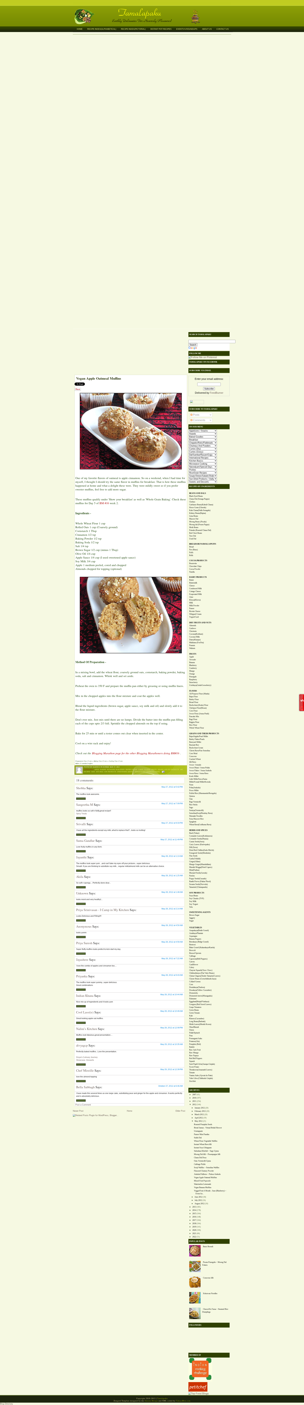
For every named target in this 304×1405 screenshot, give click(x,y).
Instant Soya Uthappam (203, 1148)
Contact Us (222, 29)
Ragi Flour (193, 719)
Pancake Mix (194, 716)
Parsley (192, 876)
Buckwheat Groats (196, 748)
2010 (194, 1098)
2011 (194, 1101)
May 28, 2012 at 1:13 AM (172, 856)
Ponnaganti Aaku (195, 1038)
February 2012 (200, 1111)
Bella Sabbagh (85, 1087)
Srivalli (81, 824)
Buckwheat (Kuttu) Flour (198, 705)
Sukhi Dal (198, 1138)
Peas (191, 1036)
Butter (191, 580)
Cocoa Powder (194, 569)
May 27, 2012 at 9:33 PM (172, 823)
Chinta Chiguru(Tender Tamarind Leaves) (204, 976)
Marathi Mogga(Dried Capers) (200, 867)
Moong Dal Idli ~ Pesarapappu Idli (207, 1154)
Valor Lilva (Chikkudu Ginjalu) (201, 1078)
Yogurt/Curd (194, 617)
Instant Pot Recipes (160, 29)
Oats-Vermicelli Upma (202, 1161)
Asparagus (193, 936)
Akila (79, 876)
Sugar (191, 921)
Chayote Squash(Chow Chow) (200, 970)
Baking (103, 769)
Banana (192, 662)
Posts (195, 414)
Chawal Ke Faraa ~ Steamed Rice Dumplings (215, 1310)
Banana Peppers (195, 939)
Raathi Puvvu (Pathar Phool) (200, 881)
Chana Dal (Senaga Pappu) (199, 499)
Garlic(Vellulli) (194, 859)
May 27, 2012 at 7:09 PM (172, 803)
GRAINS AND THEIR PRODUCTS (204, 733)
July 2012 (198, 1200)
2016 (194, 1217)
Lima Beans (193, 516)
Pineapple (192, 677)
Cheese (192, 586)
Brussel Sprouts (195, 953)
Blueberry (193, 665)
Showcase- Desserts (85, 1060)
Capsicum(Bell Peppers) (198, 959)
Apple (96, 769)
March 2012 (199, 1114)
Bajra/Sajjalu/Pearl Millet (198, 736)
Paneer (191, 608)
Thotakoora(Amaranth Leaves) (200, 1070)
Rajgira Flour (194, 722)
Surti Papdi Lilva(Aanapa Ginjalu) (202, 1064)
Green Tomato (194, 1013)
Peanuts (192, 645)
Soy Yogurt (193, 904)
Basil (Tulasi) (194, 833)
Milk (191, 603)
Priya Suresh (84, 943)
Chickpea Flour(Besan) (198, 708)
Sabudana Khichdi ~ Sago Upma (206, 1151)
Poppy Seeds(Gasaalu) (197, 878)
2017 (194, 1220)
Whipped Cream (195, 614)
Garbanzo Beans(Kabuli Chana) (201, 505)
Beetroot (192, 945)
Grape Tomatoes (195, 1007)
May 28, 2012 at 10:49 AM (171, 1011)
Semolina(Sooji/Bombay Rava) (200, 813)
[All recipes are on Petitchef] (197, 1390)
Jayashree (82, 959)
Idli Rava (192, 762)
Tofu (191, 907)
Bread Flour (193, 702)
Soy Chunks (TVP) (196, 898)
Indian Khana (84, 995)
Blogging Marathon (116, 769)
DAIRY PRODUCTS (198, 577)
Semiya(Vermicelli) (196, 810)
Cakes (140, 769)
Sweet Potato (194, 1067)
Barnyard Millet (195, 742)
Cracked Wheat (195, 759)
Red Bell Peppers (195, 1058)
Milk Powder (194, 605)
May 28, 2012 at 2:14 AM (172, 909)
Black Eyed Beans (196, 496)
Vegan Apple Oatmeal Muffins (98, 378)
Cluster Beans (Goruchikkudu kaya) (202, 979)
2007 (194, 1094)
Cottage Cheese (195, 591)
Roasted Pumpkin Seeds (203, 1124)
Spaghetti (192, 822)
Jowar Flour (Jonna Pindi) (199, 714)
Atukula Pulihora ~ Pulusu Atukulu (207, 1174)
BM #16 (104, 503)
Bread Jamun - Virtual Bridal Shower (208, 1128)
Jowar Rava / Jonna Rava (198, 773)
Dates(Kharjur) (195, 640)
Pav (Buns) (193, 550)
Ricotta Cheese (194, 611)
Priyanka (81, 976)
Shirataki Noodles (196, 816)
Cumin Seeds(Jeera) (196, 842)
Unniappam (198, 1131)
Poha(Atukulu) (194, 787)
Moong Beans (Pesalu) (197, 522)
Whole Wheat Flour (196, 728)
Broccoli (192, 950)
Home (79, 29)
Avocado (192, 659)
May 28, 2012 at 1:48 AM (172, 892)
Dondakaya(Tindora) (197, 987)
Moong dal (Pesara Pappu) (199, 524)
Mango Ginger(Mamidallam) (200, 864)
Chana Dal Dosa (200, 1157)
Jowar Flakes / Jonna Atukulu (200, 770)
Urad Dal (192, 539)
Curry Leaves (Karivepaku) (199, 844)
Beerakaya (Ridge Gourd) (199, 942)
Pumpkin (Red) (195, 1044)
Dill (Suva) (193, 847)
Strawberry (193, 682)
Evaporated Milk (195, 594)
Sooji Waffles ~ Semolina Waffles (206, 1167)
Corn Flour (193, 711)
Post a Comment (83, 1105)
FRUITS (192, 654)
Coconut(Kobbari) (196, 634)
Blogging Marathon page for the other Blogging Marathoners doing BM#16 (135, 753)
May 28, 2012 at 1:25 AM (172, 875)
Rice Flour (193, 725)
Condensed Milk (195, 588)
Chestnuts (193, 631)
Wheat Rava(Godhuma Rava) (200, 824)
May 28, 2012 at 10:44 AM (171, 994)
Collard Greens (195, 981)
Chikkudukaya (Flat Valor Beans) (201, 973)
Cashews (192, 628)
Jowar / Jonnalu (195, 765)
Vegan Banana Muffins (202, 1187)
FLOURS (193, 691)
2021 (194, 1233)
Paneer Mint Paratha (201, 1134)
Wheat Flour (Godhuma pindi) (147, 772)
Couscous (193, 756)
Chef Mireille (85, 1070)
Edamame (192, 999)
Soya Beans (193, 896)
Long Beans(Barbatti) (197, 1021)
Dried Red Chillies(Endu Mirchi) (201, 850)
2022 (194, 1237)
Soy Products (110, 772)
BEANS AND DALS (197, 493)
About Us (207, 29)
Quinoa (192, 796)
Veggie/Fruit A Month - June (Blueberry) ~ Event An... (210, 1192)
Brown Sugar (131, 769)
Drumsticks (193, 993)
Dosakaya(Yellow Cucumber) (200, 990)
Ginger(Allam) (194, 861)
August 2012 (199, 1203)
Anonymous (84, 926)
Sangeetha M (84, 804)
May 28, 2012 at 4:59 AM (172, 942)
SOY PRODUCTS (196, 893)
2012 (194, 1104)
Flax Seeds (193, 856)
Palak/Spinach (194, 1033)
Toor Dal (192, 536)
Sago (191, 807)
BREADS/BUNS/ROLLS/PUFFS (202, 544)
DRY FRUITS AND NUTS (200, 623)
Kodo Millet (193, 776)
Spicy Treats (81, 814)
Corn (191, 984)
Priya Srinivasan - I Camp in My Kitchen (102, 910)
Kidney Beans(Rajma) (197, 513)
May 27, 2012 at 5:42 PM (172, 787)
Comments (198, 420)
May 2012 (198, 1121)
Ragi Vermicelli (195, 802)
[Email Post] (163, 772)
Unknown (82, 893)
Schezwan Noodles (210, 1293)
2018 (194, 1223)
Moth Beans (193, 527)
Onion (191, 1030)
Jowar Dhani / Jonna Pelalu (199, 768)
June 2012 (198, 1197)
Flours (147, 769)
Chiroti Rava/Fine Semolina (199, 751)
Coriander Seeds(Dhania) (198, 839)
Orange (192, 674)
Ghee (191, 597)
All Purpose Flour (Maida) (199, 694)
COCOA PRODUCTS (198, 560)
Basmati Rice (194, 745)
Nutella (192, 572)
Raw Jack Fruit (195, 1050)
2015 (194, 1213)
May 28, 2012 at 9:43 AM (172, 975)
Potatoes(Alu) (194, 1041)
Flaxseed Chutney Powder (204, 1171)
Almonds (192, 625)
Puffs (191, 552)
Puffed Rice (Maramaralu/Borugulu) (202, 793)
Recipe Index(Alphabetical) (101, 29)
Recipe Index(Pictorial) (133, 29)
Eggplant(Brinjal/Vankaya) (199, 1001)
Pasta (191, 785)
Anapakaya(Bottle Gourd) (199, 930)
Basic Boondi (208, 1246)
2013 (194, 1207)
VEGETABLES (195, 927)
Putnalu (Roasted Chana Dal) (200, 530)
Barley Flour (194, 699)
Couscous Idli (208, 1278)
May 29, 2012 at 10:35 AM (171, 1044)
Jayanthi (81, 857)
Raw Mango (194, 1053)
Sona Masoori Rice (196, 819)
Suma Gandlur (85, 840)
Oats (93, 772)
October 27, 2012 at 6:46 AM (170, 1086)
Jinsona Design (151, 1400)
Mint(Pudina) (194, 870)
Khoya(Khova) (195, 600)
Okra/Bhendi (194, 1027)
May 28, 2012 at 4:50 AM (172, 925)
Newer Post (78, 1111)
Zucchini (192, 1081)
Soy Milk (99, 772)
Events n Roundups (186, 29)
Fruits (154, 769)
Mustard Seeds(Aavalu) (198, 873)
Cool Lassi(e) (85, 1012)
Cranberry (193, 668)
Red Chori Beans (195, 533)
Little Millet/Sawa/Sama (198, 779)
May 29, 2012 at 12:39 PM (171, 1069)
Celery (191, 967)
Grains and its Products (168, 769)
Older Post (180, 1111)
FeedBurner (216, 392)
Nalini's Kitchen (86, 1029)
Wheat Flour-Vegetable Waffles (205, 1141)
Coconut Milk (194, 637)
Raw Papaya (194, 1055)
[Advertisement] (129, 353)
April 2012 (199, 1118)
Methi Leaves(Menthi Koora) (200, 1024)
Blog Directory (6, 1404)
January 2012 (200, 1108)
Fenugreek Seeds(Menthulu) (200, 853)
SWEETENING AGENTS (200, 912)
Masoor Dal (193, 519)
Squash (192, 1061)
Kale (191, 1016)
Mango (192, 671)
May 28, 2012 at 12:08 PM (171, 1028)
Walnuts (192, 648)
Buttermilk (193, 583)
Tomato (192, 1072)
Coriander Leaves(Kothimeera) (200, 836)
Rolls (191, 555)
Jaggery (192, 918)
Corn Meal (193, 753)
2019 (194, 1227)
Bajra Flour (193, 696)
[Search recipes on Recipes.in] (198, 1393)
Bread (191, 547)
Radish (191, 1047)
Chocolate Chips (195, 566)
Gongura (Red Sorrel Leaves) (200, 1004)
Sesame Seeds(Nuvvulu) (198, 884)
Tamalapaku (153, 10)
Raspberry (193, 679)
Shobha (81, 788)
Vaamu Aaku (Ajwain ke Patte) (200, 1075)
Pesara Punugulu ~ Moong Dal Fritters (214, 1263)
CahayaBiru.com (183, 1400)
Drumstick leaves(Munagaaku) (200, 996)
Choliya (192, 502)
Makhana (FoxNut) (196, 642)
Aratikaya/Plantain (196, 933)
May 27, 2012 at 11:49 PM (172, 839)
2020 (194, 1230)
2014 (194, 1210)
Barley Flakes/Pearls (197, 739)
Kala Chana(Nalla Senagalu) (199, 510)
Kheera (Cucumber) (196, 1018)
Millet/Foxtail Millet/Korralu (200, 782)
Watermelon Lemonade (202, 1184)
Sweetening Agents (125, 772)
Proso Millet (194, 790)
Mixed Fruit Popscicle (202, 1181)
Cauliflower (193, 964)
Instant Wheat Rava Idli (203, 1144)
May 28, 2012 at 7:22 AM (172, 958)
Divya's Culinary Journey (87, 1057)
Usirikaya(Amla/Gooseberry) (200, 685)
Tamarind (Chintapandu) (198, 887)
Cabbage (192, 956)
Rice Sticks (193, 805)
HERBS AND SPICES (198, 830)
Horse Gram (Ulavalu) (197, 507)
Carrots (192, 962)
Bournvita (193, 563)
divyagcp (82, 1045)
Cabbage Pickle (200, 1164)
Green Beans (194, 1010)
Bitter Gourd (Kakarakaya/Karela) (202, 947)
